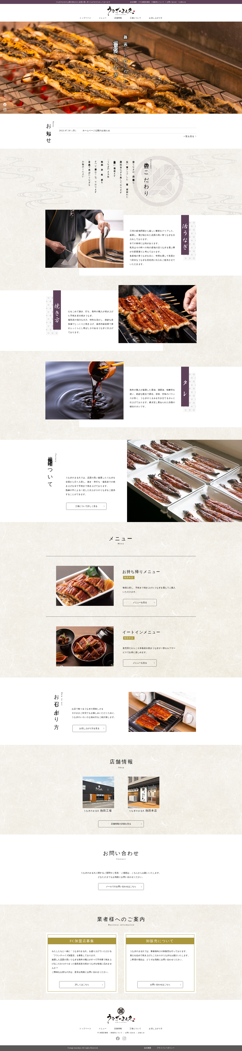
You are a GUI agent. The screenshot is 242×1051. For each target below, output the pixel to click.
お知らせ (182, 2)
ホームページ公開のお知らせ (96, 130)
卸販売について (158, 2)
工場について (135, 18)
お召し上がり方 (155, 18)
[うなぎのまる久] (121, 11)
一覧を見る (188, 136)
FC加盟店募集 (144, 2)
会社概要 (133, 2)
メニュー (103, 18)
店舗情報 (118, 18)
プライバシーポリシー (165, 1048)
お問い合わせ (172, 2)
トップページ (85, 18)
